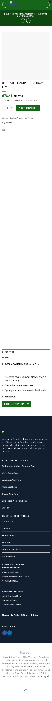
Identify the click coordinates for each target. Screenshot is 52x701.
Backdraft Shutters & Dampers (32, 15)
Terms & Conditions (11, 549)
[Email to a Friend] (10, 337)
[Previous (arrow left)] (2, 696)
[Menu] (4, 5)
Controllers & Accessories (23, 14)
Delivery (6, 528)
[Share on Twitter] (7, 337)
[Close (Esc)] (2, 684)
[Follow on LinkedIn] (9, 632)
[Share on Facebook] (4, 337)
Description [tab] (8, 352)
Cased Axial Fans (10, 494)
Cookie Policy (8, 556)
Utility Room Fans (10, 473)
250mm (9, 122)
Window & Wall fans (11, 480)
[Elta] (12, 232)
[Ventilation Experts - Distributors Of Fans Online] (26, 5)
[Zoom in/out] (11, 684)
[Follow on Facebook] (4, 632)
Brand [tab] (5, 357)
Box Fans (6, 507)
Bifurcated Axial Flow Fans (14, 501)
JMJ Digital (44, 676)
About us (6, 542)
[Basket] (47, 5)
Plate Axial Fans (9, 487)
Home (6, 14)
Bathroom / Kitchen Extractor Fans (18, 466)
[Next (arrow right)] (11, 696)
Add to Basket (28, 108)
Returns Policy (9, 535)
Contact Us (7, 521)
